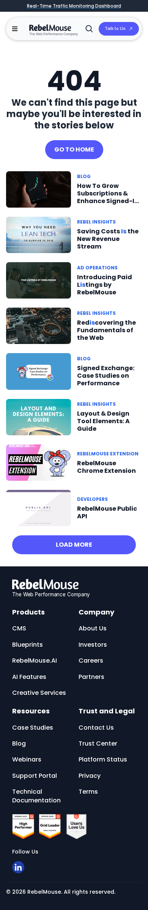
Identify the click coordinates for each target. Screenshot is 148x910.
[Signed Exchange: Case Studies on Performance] (38, 371)
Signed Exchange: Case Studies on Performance (105, 376)
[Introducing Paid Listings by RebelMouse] (38, 280)
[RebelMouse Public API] (38, 507)
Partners (91, 676)
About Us (93, 628)
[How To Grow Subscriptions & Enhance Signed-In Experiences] (38, 189)
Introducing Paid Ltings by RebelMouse (104, 285)
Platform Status (103, 759)
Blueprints (27, 644)
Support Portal (34, 775)
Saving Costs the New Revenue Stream (108, 239)
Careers (91, 660)
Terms (88, 791)
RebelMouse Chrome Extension (106, 467)
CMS (19, 628)
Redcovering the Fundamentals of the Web (106, 330)
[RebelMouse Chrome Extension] (38, 462)
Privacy (90, 775)
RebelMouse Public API (107, 512)
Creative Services (39, 692)
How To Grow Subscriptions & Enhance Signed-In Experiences (108, 197)
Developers (92, 499)
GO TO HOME (74, 149)
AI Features (29, 676)
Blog (84, 176)
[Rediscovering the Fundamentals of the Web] (38, 325)
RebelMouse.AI (34, 660)
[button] (14, 29)
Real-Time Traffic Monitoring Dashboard (74, 6)
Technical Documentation (36, 795)
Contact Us (96, 727)
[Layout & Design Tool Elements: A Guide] (38, 416)
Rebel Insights (96, 222)
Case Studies (32, 727)
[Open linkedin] (18, 867)
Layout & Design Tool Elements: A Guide (103, 421)
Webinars (26, 759)
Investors (93, 644)
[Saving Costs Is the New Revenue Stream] (38, 234)
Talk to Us (115, 28)
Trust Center (98, 743)
